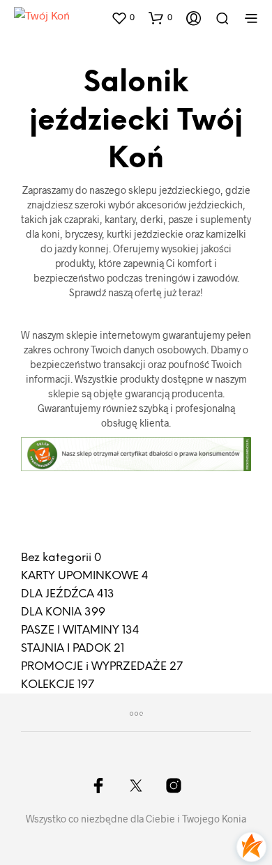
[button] (123, 17)
